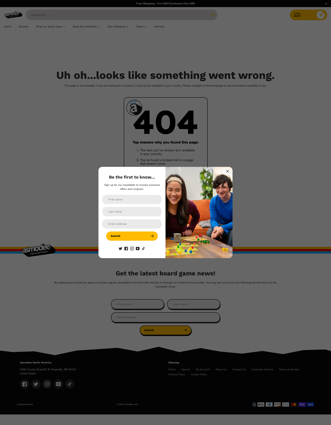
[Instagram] (132, 248)
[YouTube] (138, 248)
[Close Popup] (227, 171)
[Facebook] (126, 248)
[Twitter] (120, 248)
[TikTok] (143, 248)
